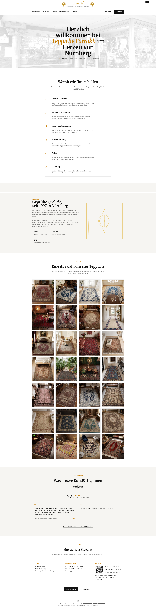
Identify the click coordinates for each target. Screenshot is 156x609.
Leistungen (36, 12)
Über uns (46, 12)
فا (153, 2)
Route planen (85, 589)
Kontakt (75, 12)
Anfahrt (108, 12)
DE (147, 2)
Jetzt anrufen (71, 589)
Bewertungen (64, 12)
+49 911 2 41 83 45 (115, 569)
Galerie (54, 12)
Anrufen (119, 12)
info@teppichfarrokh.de (113, 572)
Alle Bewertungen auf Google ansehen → (78, 526)
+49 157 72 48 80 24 (115, 567)
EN (150, 2)
